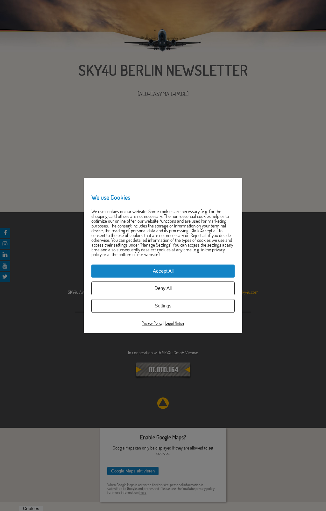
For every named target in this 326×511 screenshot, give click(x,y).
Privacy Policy (152, 323)
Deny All (163, 288)
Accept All (163, 271)
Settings (163, 305)
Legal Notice (174, 323)
